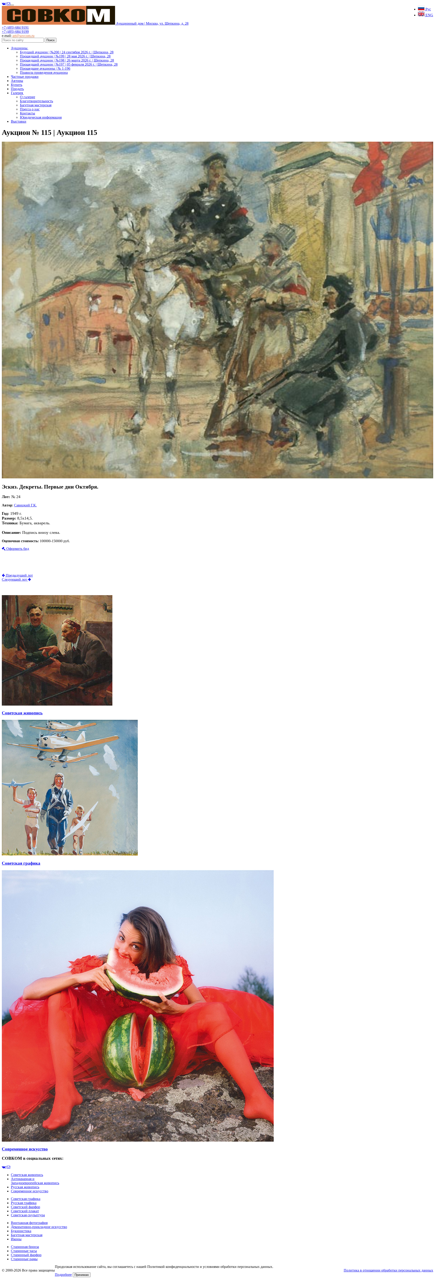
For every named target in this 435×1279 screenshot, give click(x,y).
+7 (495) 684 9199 (15, 31)
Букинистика (21, 1231)
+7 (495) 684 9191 (15, 27)
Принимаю (82, 1275)
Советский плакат (25, 1211)
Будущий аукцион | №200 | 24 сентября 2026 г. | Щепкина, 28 (67, 52)
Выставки (18, 121)
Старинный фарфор (26, 1255)
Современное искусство (29, 1191)
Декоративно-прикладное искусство (39, 1227)
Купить (16, 85)
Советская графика (25, 1199)
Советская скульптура (28, 1215)
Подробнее (63, 1275)
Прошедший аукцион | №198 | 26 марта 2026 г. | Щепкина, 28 (67, 60)
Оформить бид (17, 549)
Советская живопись (27, 1175)
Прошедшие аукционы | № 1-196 (45, 68)
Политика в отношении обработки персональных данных (388, 1270)
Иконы (16, 1239)
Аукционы (19, 48)
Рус (428, 9)
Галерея (17, 93)
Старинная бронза (25, 1247)
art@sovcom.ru (23, 36)
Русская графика (23, 1203)
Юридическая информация (41, 117)
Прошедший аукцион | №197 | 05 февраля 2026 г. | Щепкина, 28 (69, 64)
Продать (17, 89)
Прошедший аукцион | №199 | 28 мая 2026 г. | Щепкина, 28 (65, 56)
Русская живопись (25, 1187)
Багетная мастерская (35, 105)
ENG (429, 15)
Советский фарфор (25, 1207)
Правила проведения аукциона (44, 72)
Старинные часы (24, 1251)
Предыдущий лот (19, 575)
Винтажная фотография (29, 1223)
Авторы (17, 81)
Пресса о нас (30, 109)
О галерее (27, 97)
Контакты (27, 113)
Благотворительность (36, 101)
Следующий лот (15, 579)
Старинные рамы (24, 1259)
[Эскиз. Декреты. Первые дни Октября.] (217, 477)
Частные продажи (25, 77)
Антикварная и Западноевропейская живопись (35, 1181)
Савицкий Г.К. (25, 505)
